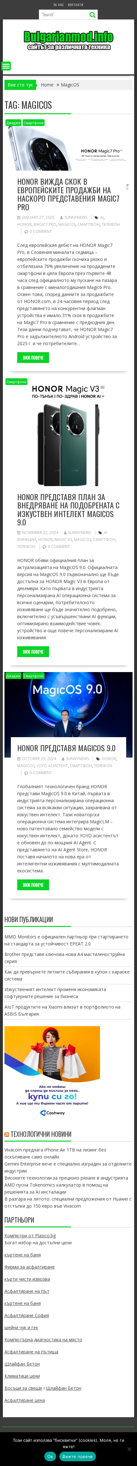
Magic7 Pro (44, 224)
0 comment (41, 231)
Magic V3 (63, 539)
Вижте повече (77, 1456)
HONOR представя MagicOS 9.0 (66, 747)
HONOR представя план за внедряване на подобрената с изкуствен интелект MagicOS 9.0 (68, 509)
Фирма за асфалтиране (29, 1267)
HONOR (24, 224)
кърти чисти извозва (27, 1279)
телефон (111, 224)
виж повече (33, 357)
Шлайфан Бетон (22, 1364)
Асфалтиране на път (26, 1291)
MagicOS (67, 224)
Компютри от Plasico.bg (30, 1236)
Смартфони (34, 122)
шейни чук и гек (21, 1327)
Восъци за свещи (23, 1388)
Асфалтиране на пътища (31, 1352)
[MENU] (6, 66)
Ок (50, 1456)
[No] (129, 1449)
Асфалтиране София (26, 1315)
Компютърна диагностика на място (43, 1339)
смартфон (88, 224)
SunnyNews (75, 217)
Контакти (75, 4)
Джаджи (13, 122)
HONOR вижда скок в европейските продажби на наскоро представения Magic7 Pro (68, 193)
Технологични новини (41, 1134)
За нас (59, 4)
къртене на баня (22, 1255)
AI (102, 217)
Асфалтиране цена (24, 1400)
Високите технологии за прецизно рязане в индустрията (66, 1178)
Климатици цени (22, 1376)
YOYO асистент (52, 765)
